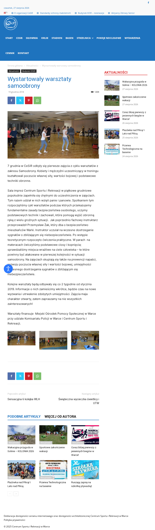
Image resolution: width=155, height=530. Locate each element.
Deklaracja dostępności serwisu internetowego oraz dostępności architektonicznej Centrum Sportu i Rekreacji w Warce (66, 516)
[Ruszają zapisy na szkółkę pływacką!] (85, 469)
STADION (57, 38)
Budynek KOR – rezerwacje (91, 13)
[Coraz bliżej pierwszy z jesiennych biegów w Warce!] (85, 434)
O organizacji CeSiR (23, 13)
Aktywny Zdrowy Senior (123, 13)
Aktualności (32, 65)
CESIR (19, 38)
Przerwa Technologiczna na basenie (132, 149)
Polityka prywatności (14, 520)
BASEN (69, 38)
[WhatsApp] (37, 100)
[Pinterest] (29, 100)
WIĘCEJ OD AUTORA (60, 416)
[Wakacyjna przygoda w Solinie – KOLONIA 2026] (21, 434)
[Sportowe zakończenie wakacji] (53, 434)
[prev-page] (10, 493)
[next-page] (16, 493)
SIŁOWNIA (32, 38)
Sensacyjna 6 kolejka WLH (24, 399)
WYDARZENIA (132, 38)
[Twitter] (20, 100)
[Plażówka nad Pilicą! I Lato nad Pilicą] (21, 469)
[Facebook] (148, 2)
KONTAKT (23, 53)
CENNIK (9, 53)
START (9, 38)
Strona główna (15, 65)
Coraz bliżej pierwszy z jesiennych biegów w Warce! (83, 451)
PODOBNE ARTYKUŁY (24, 416)
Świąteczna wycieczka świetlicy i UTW (78, 401)
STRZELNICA (84, 38)
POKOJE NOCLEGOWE (109, 38)
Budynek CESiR (28, 71)
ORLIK (44, 38)
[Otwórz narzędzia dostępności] (8, 268)
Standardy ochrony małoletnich (55, 13)
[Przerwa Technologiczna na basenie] (53, 469)
